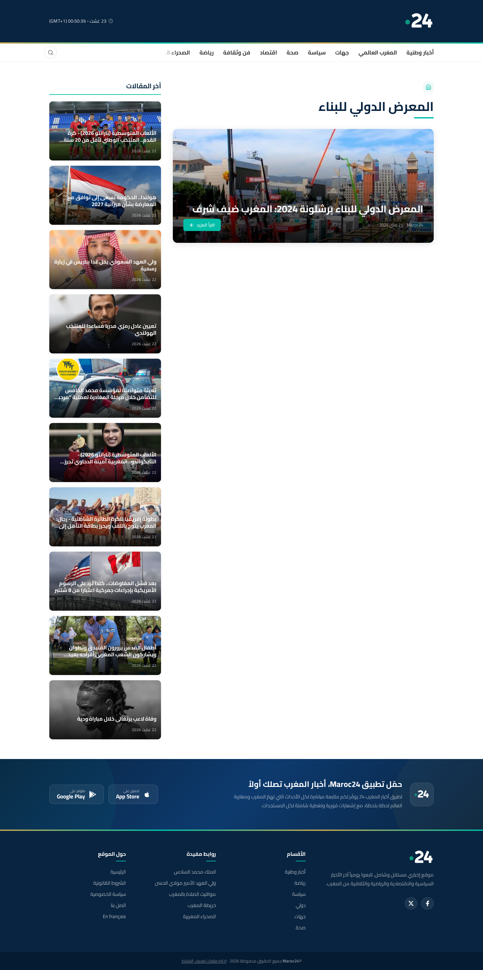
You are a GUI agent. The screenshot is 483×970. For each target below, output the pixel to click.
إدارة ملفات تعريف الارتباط (204, 961)
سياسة (317, 52)
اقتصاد (268, 52)
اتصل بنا (118, 905)
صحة (292, 52)
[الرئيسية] (428, 87)
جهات (342, 52)
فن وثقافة (236, 52)
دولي (301, 905)
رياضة (206, 52)
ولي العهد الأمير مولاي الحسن (185, 883)
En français (114, 916)
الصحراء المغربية (170, 52)
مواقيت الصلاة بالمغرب (192, 894)
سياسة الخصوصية (108, 894)
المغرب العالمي (377, 52)
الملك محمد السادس (195, 872)
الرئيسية (118, 872)
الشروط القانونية (109, 883)
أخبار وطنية (420, 52)
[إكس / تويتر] (411, 903)
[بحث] (50, 52)
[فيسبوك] (427, 903)
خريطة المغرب (202, 905)
